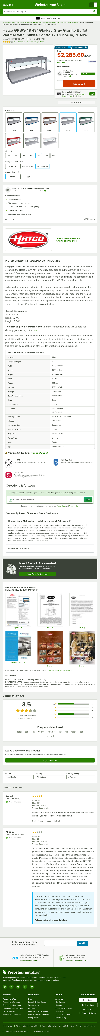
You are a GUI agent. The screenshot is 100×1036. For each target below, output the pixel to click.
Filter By (39, 773)
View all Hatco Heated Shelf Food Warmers (68, 239)
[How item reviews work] (36, 718)
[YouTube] (11, 987)
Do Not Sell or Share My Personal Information (77, 1026)
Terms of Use (61, 506)
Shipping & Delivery (89, 1013)
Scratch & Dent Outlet (37, 1002)
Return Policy (60, 1018)
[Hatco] (28, 239)
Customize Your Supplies (13, 1008)
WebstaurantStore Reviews (39, 1015)
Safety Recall (33, 1018)
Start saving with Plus (29, 960)
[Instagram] (5, 987)
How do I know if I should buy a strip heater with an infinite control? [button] (39, 521)
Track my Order (88, 1005)
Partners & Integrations (12, 1015)
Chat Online (86, 1009)
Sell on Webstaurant (63, 1015)
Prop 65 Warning (39, 453)
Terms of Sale (8, 1026)
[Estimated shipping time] (45, 191)
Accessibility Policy (49, 1026)
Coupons (32, 1008)
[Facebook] (18, 987)
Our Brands (60, 1002)
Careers (58, 1005)
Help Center (88, 1000)
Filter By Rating (72, 773)
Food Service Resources (38, 1011)
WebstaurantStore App (12, 1005)
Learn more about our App (77, 960)
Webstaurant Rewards (11, 1002)
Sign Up (82, 943)
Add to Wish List (76, 102)
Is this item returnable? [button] (18, 548)
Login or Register (50, 760)
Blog (30, 999)
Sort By (8, 773)
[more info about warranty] (70, 76)
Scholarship (60, 1011)
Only (59, 51)
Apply (92, 94)
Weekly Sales (33, 1005)
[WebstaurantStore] (35, 972)
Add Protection (88, 74)
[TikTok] (25, 987)
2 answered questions (35, 42)
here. (35, 330)
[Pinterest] (32, 987)
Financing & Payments (64, 1008)
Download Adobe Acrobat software (59, 670)
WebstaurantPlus (9, 999)
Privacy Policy (74, 506)
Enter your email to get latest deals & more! (25, 943)
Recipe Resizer (9, 1011)
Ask (88, 500)
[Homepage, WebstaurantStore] (50, 4)
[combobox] (50, 11)
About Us (59, 999)
